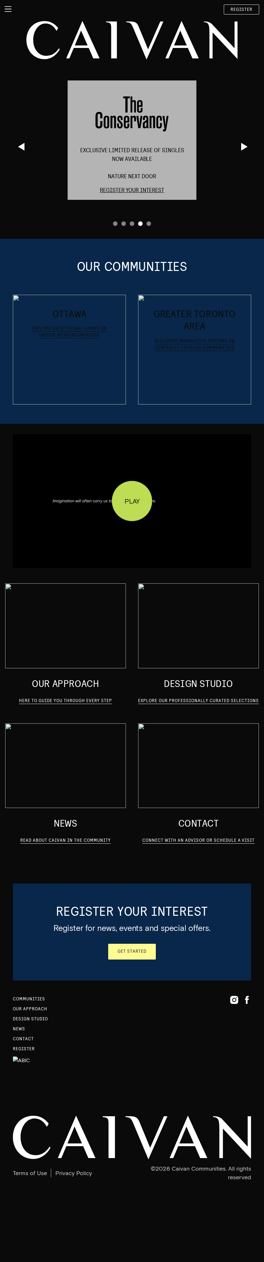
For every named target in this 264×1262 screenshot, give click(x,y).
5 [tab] (148, 223)
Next (243, 147)
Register (241, 9)
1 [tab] (115, 223)
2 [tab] (123, 223)
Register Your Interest (132, 190)
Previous (20, 147)
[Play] (132, 501)
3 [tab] (132, 223)
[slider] (123, 553)
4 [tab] (140, 223)
